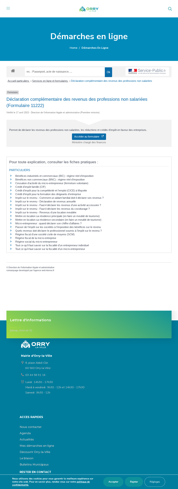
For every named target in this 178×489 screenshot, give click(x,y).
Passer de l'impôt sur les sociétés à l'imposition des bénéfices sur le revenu (58, 227)
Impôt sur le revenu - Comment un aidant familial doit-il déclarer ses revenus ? (59, 197)
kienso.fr (50, 270)
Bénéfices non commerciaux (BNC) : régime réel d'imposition (50, 179)
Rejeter (134, 481)
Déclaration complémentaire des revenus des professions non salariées (111, 80)
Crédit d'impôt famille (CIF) (30, 186)
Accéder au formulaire (87, 136)
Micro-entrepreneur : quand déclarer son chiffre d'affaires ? (48, 223)
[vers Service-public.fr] (147, 71)
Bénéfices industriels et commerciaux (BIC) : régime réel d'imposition (54, 175)
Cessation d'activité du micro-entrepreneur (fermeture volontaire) (51, 183)
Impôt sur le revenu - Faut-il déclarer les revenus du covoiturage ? (52, 208)
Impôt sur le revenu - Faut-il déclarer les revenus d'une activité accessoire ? (58, 205)
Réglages (155, 481)
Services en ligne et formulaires (50, 80)
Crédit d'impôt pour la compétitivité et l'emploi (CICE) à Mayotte (51, 190)
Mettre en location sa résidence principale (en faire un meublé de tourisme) (57, 216)
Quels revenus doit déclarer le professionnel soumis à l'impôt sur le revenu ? (58, 230)
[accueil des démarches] (13, 70)
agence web (40, 270)
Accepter (113, 481)
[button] (170, 8)
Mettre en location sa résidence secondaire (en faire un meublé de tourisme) (58, 219)
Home (73, 48)
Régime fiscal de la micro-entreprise (35, 237)
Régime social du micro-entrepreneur (36, 241)
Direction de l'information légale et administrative (31, 267)
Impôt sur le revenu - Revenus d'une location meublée (45, 212)
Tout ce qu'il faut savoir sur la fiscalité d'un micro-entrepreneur (50, 248)
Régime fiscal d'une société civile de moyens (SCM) (45, 234)
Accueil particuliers (19, 80)
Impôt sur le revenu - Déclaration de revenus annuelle (45, 201)
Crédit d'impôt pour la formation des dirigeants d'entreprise (48, 194)
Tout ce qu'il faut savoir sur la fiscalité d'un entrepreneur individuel (52, 245)
